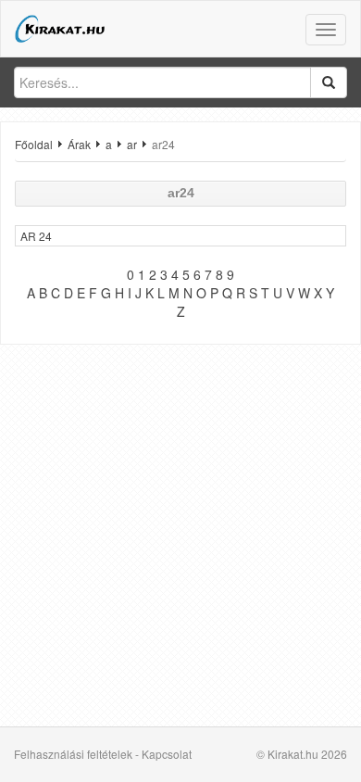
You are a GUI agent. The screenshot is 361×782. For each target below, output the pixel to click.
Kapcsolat (167, 754)
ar (132, 144)
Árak (79, 144)
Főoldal (34, 144)
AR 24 (36, 236)
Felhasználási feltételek (73, 754)
